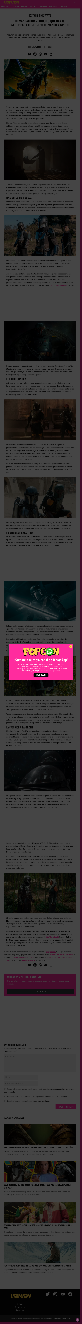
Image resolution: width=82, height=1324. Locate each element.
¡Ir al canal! (41, 675)
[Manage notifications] (77, 1320)
